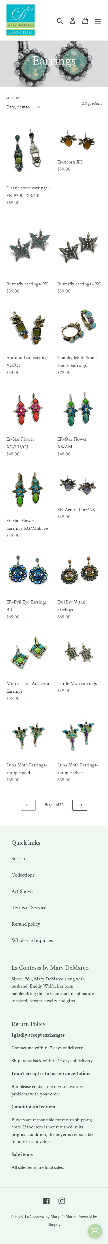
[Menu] (98, 20)
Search (18, 858)
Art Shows (22, 891)
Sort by (13, 98)
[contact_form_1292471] (95, 1231)
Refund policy (26, 924)
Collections (23, 875)
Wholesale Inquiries (32, 940)
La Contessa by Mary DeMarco (50, 1217)
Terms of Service (29, 907)
